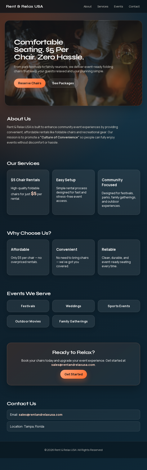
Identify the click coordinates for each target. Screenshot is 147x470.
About (88, 6)
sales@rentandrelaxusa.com (73, 365)
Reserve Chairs (29, 83)
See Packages (63, 83)
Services (102, 6)
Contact (134, 6)
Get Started (74, 374)
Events (118, 6)
